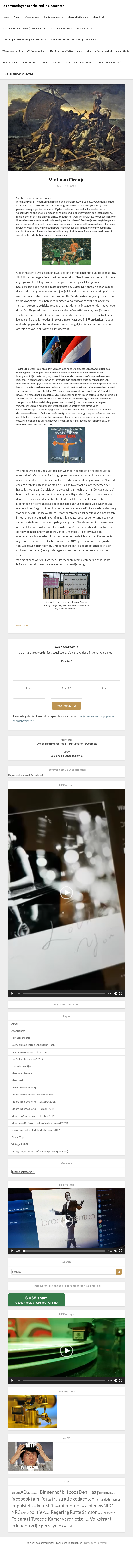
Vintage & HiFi (10, 62)
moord (84, 1506)
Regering (60, 1512)
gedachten (83, 1499)
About (17, 17)
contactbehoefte (53, 17)
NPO (108, 1505)
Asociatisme (32, 17)
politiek (37, 1512)
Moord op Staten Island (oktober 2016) (24, 39)
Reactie (66, 661)
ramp (47, 1513)
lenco (56, 1507)
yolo (57, 1525)
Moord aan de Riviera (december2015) (71, 28)
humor (116, 1499)
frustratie (62, 1499)
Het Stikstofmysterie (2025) (17, 73)
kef (35, 1507)
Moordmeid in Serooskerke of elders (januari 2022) (93, 62)
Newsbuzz (90, 1542)
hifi (110, 1500)
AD (23, 1492)
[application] (66, 893)
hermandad (102, 1499)
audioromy (35, 1493)
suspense (109, 1512)
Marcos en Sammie (78, 17)
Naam (29, 688)
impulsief (21, 1505)
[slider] (64, 993)
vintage (86, 1520)
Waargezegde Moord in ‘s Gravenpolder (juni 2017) (39, 1151)
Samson (89, 1512)
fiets (48, 1499)
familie (38, 1499)
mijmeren (69, 1505)
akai (29, 1493)
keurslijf (45, 1505)
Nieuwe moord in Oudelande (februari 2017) (74, 39)
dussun (114, 1493)
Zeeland (67, 1526)
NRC (16, 1512)
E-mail (66, 688)
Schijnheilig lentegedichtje (67, 754)
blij (65, 1492)
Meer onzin (99, 17)
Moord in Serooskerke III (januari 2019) (108, 51)
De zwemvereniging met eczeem (29, 1051)
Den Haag (89, 1492)
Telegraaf (20, 1519)
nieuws (96, 1505)
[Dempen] (115, 993)
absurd (15, 1492)
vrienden (20, 1525)
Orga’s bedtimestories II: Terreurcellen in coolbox (66, 742)
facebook (20, 1499)
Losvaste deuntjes (51, 62)
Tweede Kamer (46, 1519)
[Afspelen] (12, 993)
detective (105, 1492)
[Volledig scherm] (120, 993)
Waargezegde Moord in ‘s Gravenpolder (23, 51)
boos (73, 1492)
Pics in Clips (29, 62)
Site (103, 688)
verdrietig (72, 1519)
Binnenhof (50, 1492)
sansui (100, 1513)
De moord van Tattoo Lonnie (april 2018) (33, 1044)
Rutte (75, 1512)
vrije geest (41, 1525)
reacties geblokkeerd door (40, 1301)
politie (25, 1512)
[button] (66, 892)
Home (5, 17)
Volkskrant (101, 1519)
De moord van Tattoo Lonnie (66, 51)
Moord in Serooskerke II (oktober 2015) (24, 28)
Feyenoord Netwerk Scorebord (25, 775)
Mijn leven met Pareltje (24, 1087)
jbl (32, 1507)
